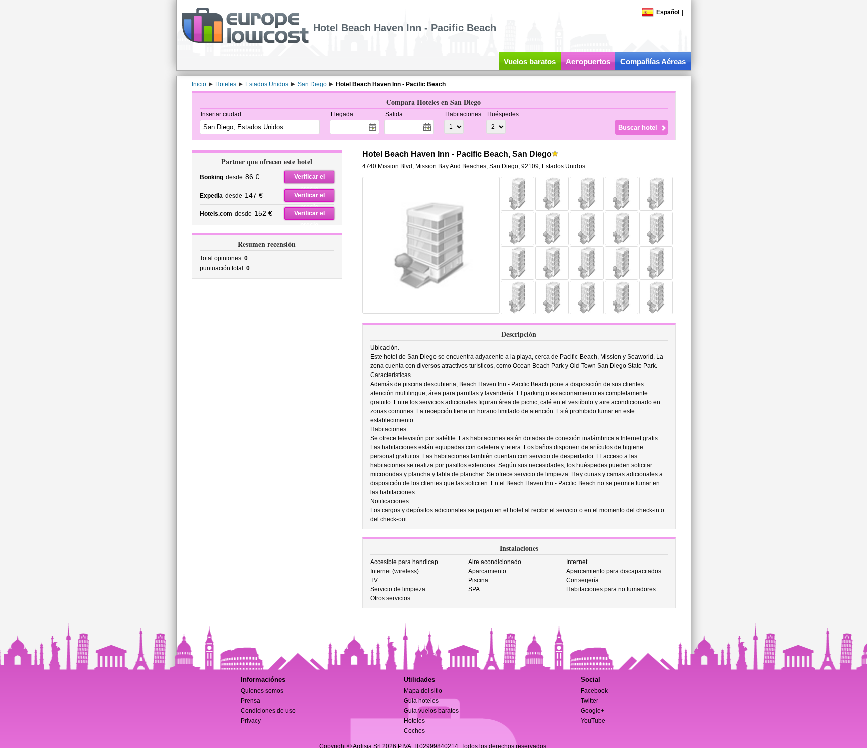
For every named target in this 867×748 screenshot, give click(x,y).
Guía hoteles (421, 700)
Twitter (589, 700)
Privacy (251, 720)
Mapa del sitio (423, 690)
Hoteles (414, 720)
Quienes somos (262, 690)
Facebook (594, 690)
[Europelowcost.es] (245, 41)
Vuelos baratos (530, 61)
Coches (414, 730)
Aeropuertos (588, 61)
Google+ (592, 710)
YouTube (593, 720)
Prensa (250, 700)
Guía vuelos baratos (431, 710)
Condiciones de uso (268, 710)
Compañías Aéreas (653, 61)
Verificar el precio (309, 178)
